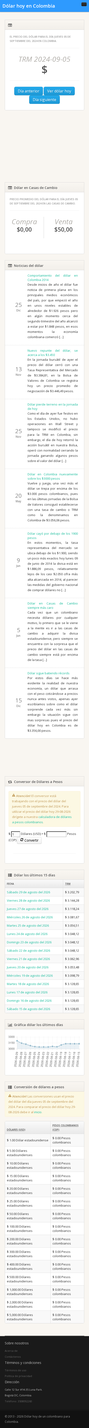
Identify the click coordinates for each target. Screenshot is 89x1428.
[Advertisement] (44, 146)
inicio (38, 1112)
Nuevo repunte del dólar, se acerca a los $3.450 (53, 352)
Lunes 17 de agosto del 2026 (27, 992)
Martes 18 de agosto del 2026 (28, 984)
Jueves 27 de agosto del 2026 (27, 909)
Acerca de (11, 1350)
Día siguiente (44, 99)
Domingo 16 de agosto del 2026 (29, 1000)
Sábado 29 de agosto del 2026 (28, 892)
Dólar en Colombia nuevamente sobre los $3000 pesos (53, 476)
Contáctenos (13, 1356)
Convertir (30, 840)
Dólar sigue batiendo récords (49, 673)
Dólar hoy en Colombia (28, 6)
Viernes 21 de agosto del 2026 (28, 959)
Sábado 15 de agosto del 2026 (28, 1009)
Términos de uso (15, 1370)
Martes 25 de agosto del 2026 (28, 925)
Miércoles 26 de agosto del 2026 (30, 917)
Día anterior (28, 91)
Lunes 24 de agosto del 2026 (27, 934)
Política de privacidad (18, 1376)
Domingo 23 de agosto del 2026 (29, 942)
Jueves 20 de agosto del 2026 (27, 967)
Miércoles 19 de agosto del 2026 (30, 975)
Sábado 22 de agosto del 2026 (28, 950)
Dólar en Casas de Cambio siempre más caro (53, 605)
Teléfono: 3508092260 (18, 1401)
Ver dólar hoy (59, 91)
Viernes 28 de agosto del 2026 (28, 900)
